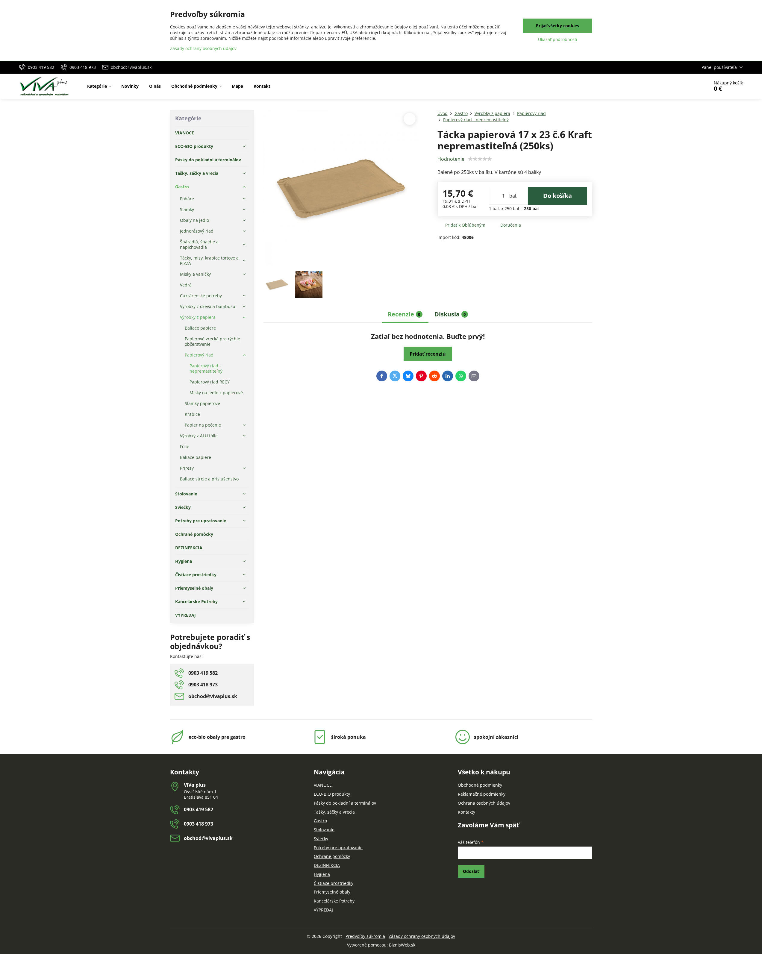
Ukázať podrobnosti (557, 39)
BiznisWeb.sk (402, 945)
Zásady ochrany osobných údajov (422, 936)
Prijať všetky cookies (557, 25)
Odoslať (471, 871)
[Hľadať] (688, 86)
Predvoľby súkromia (365, 936)
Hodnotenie (450, 159)
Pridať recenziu (428, 354)
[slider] (480, 159)
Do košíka (557, 196)
